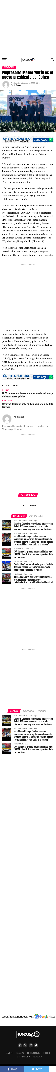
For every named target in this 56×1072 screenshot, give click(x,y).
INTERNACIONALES (33, 1053)
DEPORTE (47, 1053)
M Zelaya (17, 85)
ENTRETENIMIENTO (23, 1056)
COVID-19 (9, 1053)
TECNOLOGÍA (37, 1056)
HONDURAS (20, 1053)
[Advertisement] (28, 28)
